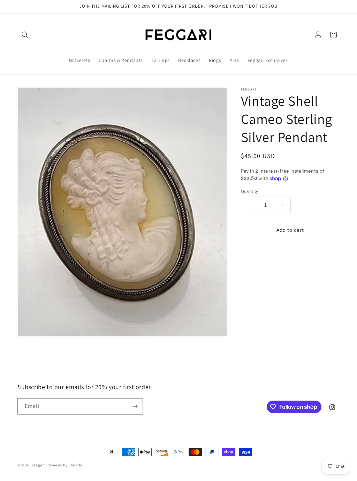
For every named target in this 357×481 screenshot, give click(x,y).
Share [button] (254, 254)
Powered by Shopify (64, 465)
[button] (25, 34)
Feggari (39, 465)
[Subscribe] (135, 406)
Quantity (249, 191)
